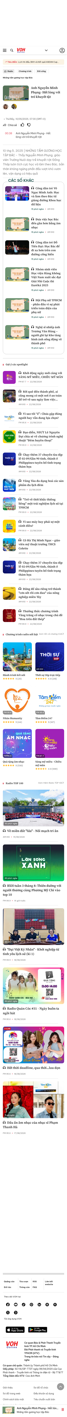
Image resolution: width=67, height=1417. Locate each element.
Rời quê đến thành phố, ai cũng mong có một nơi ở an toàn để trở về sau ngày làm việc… (40, 396)
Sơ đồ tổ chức (41, 1387)
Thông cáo (24, 1287)
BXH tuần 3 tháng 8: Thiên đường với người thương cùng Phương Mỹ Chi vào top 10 (32, 890)
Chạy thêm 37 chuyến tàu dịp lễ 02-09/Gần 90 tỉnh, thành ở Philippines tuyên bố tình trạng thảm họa (41, 460)
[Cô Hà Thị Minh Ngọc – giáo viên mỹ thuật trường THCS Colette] (9, 544)
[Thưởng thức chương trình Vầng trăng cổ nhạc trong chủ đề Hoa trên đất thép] (9, 615)
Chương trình (25, 71)
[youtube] (16, 1305)
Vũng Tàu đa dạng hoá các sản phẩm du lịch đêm (41, 483)
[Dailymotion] (16, 1313)
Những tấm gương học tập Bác (18, 77)
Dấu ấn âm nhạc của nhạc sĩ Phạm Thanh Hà (30, 1124)
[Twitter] (8, 1313)
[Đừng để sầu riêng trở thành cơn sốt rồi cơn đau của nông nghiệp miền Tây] (9, 593)
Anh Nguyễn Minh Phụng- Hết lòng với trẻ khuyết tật (37, 1410)
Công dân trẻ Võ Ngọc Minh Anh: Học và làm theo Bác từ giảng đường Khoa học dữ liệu (46, 196)
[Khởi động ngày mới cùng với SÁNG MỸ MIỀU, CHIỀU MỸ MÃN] (9, 377)
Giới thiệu (8, 1387)
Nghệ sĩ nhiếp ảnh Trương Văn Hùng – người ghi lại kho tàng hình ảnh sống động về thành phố (46, 335)
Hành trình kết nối (14, 675)
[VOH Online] (21, 51)
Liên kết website (49, 1282)
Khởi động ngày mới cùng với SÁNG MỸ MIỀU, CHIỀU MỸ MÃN (41, 375)
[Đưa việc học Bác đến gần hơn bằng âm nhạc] (17, 224)
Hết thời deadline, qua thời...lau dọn (33, 1067)
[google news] (47, 1305)
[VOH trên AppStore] (15, 1330)
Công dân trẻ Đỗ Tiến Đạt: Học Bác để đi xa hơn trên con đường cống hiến (45, 248)
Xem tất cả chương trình (50, 634)
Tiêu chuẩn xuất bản (44, 1399)
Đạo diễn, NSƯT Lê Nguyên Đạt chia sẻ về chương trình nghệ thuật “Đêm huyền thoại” (41, 436)
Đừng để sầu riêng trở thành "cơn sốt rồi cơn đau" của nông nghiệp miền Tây (40, 593)
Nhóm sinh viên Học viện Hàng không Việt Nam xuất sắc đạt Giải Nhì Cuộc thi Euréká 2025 (46, 277)
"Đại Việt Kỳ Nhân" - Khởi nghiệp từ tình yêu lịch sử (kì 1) (31, 951)
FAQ (35, 1287)
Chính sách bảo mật (13, 1399)
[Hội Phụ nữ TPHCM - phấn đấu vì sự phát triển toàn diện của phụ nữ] (17, 305)
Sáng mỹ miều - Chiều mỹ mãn (48, 763)
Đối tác (7, 1287)
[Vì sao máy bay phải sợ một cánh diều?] (9, 526)
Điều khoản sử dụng (44, 1393)
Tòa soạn (23, 1281)
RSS (35, 1281)
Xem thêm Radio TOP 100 (50, 783)
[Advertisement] (33, 1201)
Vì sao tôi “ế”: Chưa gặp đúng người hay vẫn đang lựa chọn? (40, 416)
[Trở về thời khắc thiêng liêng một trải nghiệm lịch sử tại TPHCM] (9, 503)
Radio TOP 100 (14, 783)
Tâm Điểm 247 (43, 718)
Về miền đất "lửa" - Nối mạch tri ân (32, 831)
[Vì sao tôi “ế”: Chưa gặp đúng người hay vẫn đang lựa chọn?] (9, 418)
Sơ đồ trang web (11, 1393)
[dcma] (55, 1305)
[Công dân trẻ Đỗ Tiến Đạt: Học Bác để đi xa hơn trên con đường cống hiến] (17, 247)
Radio (10, 71)
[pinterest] (31, 1305)
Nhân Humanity (12, 718)
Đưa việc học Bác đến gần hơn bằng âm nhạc (46, 223)
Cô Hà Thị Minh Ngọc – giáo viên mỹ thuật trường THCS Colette (39, 544)
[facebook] (8, 1305)
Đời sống (41, 71)
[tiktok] (24, 1305)
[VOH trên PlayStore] (37, 1330)
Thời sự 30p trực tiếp (47, 675)
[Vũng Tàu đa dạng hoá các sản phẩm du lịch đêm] (9, 485)
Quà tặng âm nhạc (13, 761)
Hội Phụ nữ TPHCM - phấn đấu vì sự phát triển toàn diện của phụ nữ (46, 306)
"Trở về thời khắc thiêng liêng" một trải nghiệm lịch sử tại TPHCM (41, 503)
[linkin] (39, 1305)
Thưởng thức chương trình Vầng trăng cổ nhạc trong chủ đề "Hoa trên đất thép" (41, 615)
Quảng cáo (9, 1281)
